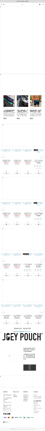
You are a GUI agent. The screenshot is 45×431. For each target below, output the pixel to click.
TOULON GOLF (37, 405)
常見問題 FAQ (26, 395)
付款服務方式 (25, 397)
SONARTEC (36, 412)
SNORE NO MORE (37, 396)
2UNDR (35, 395)
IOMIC (35, 406)
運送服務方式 (25, 396)
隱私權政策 (15, 396)
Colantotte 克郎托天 (37, 397)
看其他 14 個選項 (38, 168)
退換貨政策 (25, 399)
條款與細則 (25, 400)
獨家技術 (15, 395)
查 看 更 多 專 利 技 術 (30, 367)
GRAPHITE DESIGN (38, 408)
